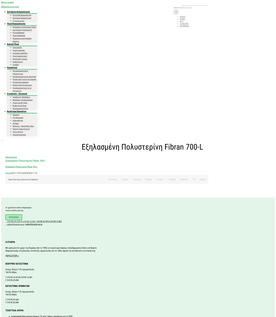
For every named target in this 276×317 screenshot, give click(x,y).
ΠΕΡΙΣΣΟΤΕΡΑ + (12, 255)
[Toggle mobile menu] (2, 140)
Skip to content (7, 2)
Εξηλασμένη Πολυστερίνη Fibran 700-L (21, 167)
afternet (8, 173)
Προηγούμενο (11, 157)
